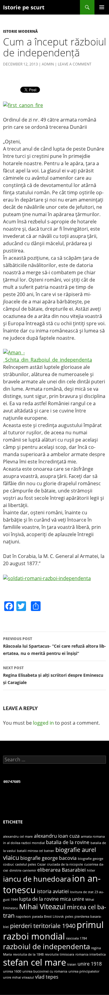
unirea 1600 (12, 971)
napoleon (23, 916)
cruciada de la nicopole (65, 864)
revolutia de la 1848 (28, 954)
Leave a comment (74, 64)
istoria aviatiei (53, 891)
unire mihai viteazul (18, 977)
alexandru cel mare (18, 836)
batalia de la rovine (67, 842)
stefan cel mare (34, 962)
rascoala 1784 (76, 938)
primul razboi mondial (53, 930)
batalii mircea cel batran (35, 851)
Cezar (41, 864)
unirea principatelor (83, 971)
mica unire (72, 899)
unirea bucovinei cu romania (44, 971)
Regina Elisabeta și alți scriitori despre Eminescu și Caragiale (53, 675)
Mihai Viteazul (42, 906)
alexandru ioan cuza (57, 836)
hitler (91, 870)
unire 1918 (90, 963)
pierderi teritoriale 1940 (42, 925)
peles (69, 916)
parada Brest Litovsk (48, 916)
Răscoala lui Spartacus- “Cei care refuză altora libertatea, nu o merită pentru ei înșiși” (54, 646)
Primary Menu (101, 7)
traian (71, 964)
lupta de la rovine (39, 899)
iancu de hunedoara (37, 879)
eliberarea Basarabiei (61, 869)
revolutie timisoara (59, 954)
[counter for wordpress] (12, 781)
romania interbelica (90, 954)
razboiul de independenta (46, 946)
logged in (43, 723)
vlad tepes (46, 976)
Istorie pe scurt (24, 7)
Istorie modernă (20, 31)
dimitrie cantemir (22, 870)
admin (48, 64)
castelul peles (25, 864)
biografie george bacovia (48, 858)
